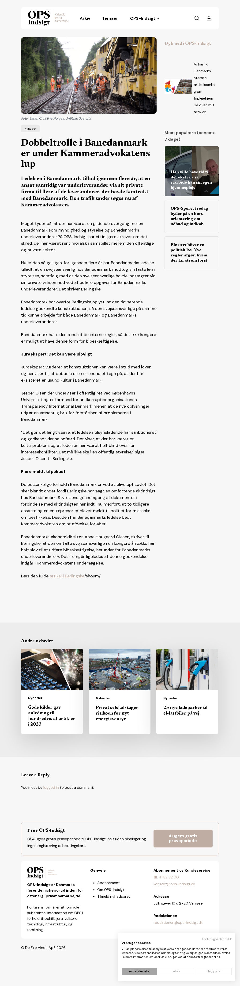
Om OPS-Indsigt (110, 889)
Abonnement (108, 882)
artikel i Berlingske (67, 576)
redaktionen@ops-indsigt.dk (178, 922)
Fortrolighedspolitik (217, 939)
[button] (183, 838)
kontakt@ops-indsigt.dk (174, 884)
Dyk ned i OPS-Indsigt (188, 44)
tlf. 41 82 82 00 (166, 877)
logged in (51, 787)
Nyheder (30, 129)
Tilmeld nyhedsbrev (114, 896)
